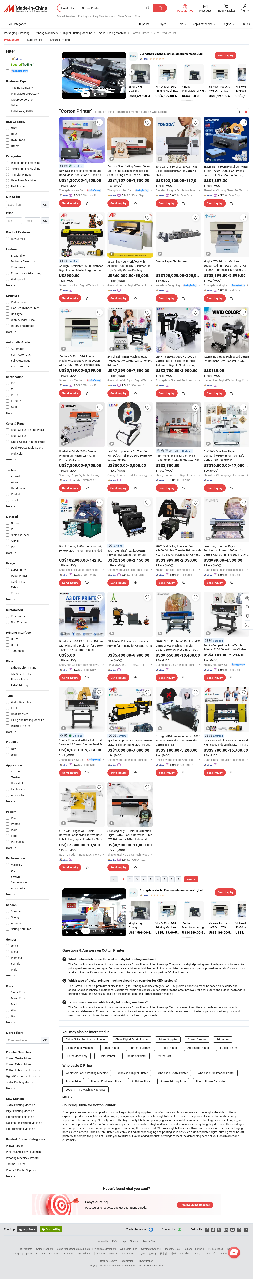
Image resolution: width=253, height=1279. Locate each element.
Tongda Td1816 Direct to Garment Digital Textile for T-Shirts (176, 171)
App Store (27, 1229)
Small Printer (111, 1048)
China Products (44, 1248)
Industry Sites (172, 1248)
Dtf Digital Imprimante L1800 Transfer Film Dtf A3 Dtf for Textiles (178, 740)
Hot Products (25, 1248)
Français (69, 1253)
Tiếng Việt (210, 1253)
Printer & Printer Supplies (21, 1170)
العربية (141, 1253)
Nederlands (128, 1253)
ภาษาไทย (185, 1253)
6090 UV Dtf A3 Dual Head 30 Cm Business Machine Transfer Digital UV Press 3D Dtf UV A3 (178, 645)
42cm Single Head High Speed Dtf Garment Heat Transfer (226, 359)
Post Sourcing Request (195, 1204)
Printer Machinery (76, 1056)
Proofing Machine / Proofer (22, 1158)
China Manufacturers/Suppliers (73, 1248)
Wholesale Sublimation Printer (216, 1073)
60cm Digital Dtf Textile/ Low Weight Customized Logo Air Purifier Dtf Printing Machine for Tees (129, 553)
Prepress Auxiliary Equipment (24, 1152)
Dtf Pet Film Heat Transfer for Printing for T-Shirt (129, 643)
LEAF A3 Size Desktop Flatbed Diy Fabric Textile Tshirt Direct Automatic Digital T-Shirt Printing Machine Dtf (176, 361)
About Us (103, 1241)
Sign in (245, 10)
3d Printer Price (140, 1081)
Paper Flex (171, 261)
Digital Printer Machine (79, 1048)
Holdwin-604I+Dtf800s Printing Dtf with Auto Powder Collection (77, 455)
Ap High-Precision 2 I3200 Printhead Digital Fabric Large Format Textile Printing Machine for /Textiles (81, 268)
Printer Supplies (167, 1039)
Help (180, 24)
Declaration (127, 1260)
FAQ (114, 1241)
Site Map (134, 1241)
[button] (132, 72)
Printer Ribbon (15, 1145)
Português (54, 1253)
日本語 (163, 1253)
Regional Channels (194, 1248)
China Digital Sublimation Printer (85, 1039)
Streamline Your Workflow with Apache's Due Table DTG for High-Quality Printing (128, 266)
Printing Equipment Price (106, 1081)
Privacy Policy (145, 1260)
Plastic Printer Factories (210, 1081)
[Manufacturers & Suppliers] (25, 8)
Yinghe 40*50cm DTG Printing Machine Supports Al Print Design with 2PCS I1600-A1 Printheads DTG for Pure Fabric (81, 360)
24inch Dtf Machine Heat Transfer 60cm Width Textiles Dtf (129, 361)
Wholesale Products (105, 1248)
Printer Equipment (140, 1048)
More (65, 1096)
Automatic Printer (198, 1048)
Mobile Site (149, 1241)
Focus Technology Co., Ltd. (128, 1265)
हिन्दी (173, 1253)
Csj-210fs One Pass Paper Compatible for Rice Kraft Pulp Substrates (224, 455)
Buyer (162, 24)
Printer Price (73, 1081)
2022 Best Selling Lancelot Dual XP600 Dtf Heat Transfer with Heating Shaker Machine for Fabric (178, 550)
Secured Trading (60, 40)
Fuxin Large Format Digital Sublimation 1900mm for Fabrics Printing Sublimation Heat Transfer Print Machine (225, 550)
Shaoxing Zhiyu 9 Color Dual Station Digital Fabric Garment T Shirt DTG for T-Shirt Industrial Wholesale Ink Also (129, 835)
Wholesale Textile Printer (173, 1073)
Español (40, 1253)
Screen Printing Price (173, 1081)
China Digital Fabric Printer (131, 1039)
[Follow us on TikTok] (213, 1229)
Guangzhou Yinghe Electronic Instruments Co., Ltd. (171, 53)
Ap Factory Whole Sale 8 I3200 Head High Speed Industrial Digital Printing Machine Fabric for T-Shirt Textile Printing (226, 743)
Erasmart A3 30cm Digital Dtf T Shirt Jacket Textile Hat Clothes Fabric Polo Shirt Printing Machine (226, 171)
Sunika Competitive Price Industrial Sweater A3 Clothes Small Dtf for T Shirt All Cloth (81, 742)
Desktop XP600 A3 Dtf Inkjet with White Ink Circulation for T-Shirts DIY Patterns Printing (81, 645)
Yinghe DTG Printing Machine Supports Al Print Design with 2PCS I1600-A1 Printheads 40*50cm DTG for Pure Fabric (225, 265)
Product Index (215, 1248)
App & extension (203, 24)
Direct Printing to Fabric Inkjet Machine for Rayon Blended (81, 548)
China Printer (125, 16)
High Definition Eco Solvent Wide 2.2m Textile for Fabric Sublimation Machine (178, 458)
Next (189, 879)
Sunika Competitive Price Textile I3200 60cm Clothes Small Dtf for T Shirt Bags (225, 647)
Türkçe (197, 1253)
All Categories (17, 24)
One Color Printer (136, 1056)
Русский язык (85, 1253)
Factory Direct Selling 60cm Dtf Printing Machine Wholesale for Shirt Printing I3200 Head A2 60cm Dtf (128, 170)
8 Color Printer (106, 1056)
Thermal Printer (15, 1164)
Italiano (101, 1253)
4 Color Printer (228, 1048)
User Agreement (108, 1260)
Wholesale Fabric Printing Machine (87, 1073)
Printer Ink (222, 1039)
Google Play (51, 1229)
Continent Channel (151, 1248)
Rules (246, 24)
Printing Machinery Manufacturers (96, 16)
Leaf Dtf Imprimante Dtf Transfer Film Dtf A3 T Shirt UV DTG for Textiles (130, 455)
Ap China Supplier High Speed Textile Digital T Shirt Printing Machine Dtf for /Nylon (129, 743)
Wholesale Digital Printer (133, 1073)
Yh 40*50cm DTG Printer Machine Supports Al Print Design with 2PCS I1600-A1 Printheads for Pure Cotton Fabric (166, 89)
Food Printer (169, 1048)
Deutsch (113, 1253)
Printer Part (164, 1056)
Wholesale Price (128, 1248)
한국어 (152, 1253)
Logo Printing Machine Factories (85, 1089)
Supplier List (34, 40)
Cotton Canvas (197, 1039)
